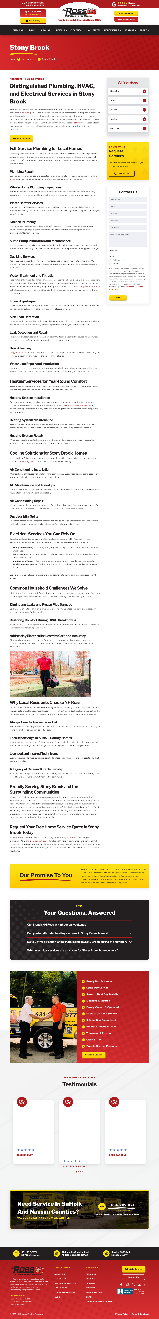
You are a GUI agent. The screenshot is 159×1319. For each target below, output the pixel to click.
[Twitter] (133, 1284)
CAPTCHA (113, 251)
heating (19, 624)
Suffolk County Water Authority (85, 287)
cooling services (29, 461)
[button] (79, 924)
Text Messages (118, 260)
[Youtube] (139, 1284)
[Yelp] (145, 1284)
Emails (115, 264)
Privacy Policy (114, 289)
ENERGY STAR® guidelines (78, 405)
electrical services (38, 841)
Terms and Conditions (134, 287)
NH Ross (77, 123)
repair (12, 179)
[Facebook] (121, 1284)
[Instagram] (127, 1284)
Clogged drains (17, 352)
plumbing (26, 113)
